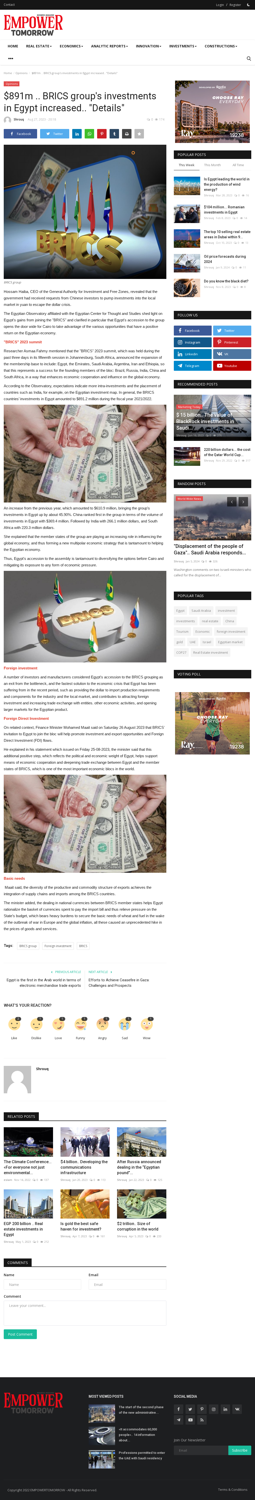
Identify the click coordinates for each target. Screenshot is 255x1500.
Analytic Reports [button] (108, 46)
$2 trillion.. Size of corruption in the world (137, 1226)
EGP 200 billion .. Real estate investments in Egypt (23, 1229)
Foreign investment (58, 946)
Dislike (36, 1038)
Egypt (180, 610)
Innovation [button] (147, 46)
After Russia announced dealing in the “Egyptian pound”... (139, 1167)
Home (13, 46)
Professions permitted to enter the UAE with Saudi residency (142, 1455)
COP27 (181, 652)
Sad (125, 1038)
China (229, 621)
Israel (207, 642)
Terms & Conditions (233, 1489)
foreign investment (231, 631)
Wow (146, 1038)
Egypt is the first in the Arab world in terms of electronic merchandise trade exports (44, 983)
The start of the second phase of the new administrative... (141, 1409)
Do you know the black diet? (226, 281)
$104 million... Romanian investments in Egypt (224, 209)
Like (14, 1038)
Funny (80, 1038)
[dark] (248, 4)
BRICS (83, 946)
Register (235, 5)
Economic (202, 631)
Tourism (182, 631)
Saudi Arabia (201, 610)
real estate (210, 621)
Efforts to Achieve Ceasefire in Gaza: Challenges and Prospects (119, 983)
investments (185, 621)
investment (226, 610)
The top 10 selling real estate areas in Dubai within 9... (227, 234)
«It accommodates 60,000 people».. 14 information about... (138, 1434)
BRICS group (28, 946)
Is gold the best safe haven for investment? (81, 1226)
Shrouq (19, 119)
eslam (8, 1180)
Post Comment (20, 1334)
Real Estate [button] (37, 46)
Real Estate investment (210, 652)
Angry (102, 1038)
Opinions (21, 73)
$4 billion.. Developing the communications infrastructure (84, 1167)
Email (93, 1274)
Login (220, 5)
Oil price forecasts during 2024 (225, 259)
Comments (17, 1262)
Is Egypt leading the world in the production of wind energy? (227, 184)
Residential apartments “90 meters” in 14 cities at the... (204, 549)
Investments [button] (181, 46)
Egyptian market (230, 642)
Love (58, 1038)
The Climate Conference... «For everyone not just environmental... (28, 1167)
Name (9, 1274)
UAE (193, 642)
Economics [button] (70, 46)
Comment (12, 1296)
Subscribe (240, 1450)
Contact (9, 4)
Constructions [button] (220, 46)
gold (179, 642)
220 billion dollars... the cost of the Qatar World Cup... (227, 452)
